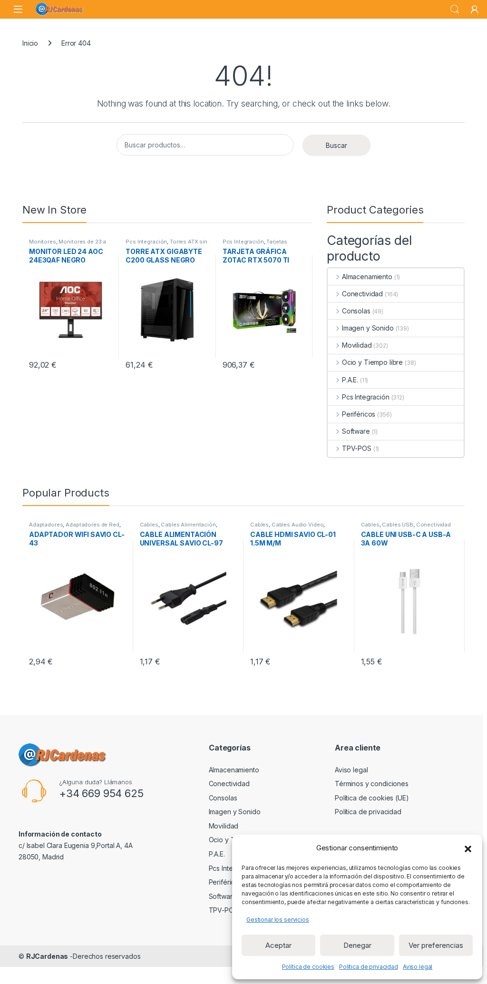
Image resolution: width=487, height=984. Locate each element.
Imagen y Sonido (368, 328)
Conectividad (362, 294)
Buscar (336, 145)
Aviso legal (417, 966)
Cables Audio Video (297, 524)
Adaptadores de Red (92, 524)
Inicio (30, 43)
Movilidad (357, 345)
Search (454, 9)
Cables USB (397, 524)
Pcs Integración (146, 241)
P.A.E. (350, 380)
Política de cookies (308, 966)
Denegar (357, 945)
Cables (149, 524)
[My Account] (474, 9)
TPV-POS (356, 448)
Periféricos (358, 414)
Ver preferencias (436, 945)
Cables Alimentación (188, 524)
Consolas (356, 311)
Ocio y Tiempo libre (372, 362)
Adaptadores (46, 524)
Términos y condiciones (372, 783)
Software (356, 431)
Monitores (42, 241)
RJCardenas (47, 956)
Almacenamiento (367, 277)
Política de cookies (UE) (372, 798)
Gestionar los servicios (277, 919)
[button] (468, 848)
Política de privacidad (368, 966)
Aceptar (278, 945)
